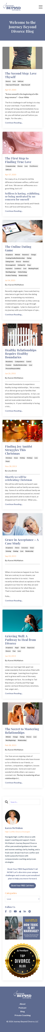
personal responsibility (13, 368)
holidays (29, 458)
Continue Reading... (14, 122)
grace (16, 458)
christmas (9, 458)
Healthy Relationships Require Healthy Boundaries (20, 353)
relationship (29, 551)
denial (23, 647)
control (28, 361)
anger (17, 647)
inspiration (9, 268)
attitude (17, 254)
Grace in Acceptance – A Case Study (22, 541)
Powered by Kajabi (22, 1026)
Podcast (22, 1008)
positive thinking (11, 275)
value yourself (25, 85)
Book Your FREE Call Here (22, 885)
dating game (10, 261)
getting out (21, 265)
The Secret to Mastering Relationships (22, 730)
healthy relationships (20, 365)
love (14, 81)
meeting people (33, 268)
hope (29, 265)
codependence (19, 361)
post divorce (34, 166)
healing (15, 551)
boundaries (9, 361)
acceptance (9, 254)
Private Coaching (22, 1015)
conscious (25, 547)
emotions (26, 261)
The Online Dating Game (18, 248)
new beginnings (11, 272)
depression (30, 647)
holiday (22, 458)
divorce (8, 81)
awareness (25, 254)
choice (17, 547)
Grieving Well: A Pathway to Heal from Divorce (20, 639)
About (23, 1004)
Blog (22, 1011)
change (33, 254)
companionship (10, 166)
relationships (23, 275)
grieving (8, 551)
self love (20, 81)
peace (8, 461)
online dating (22, 272)
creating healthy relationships (15, 258)
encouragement (11, 265)
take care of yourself (12, 85)
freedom (8, 365)
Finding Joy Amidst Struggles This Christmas (18, 450)
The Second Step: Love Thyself (20, 75)
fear (14, 651)
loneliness (18, 268)
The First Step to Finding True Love (18, 160)
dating (29, 258)
